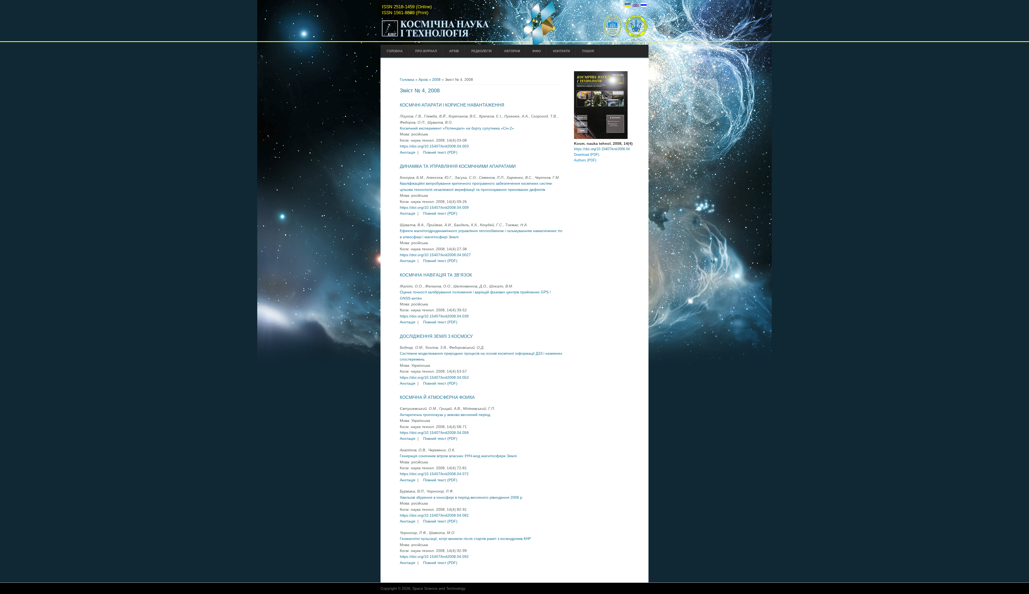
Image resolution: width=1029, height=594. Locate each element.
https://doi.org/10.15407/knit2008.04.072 (434, 474)
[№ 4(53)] (628, 5)
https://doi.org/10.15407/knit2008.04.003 (434, 146)
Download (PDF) (586, 155)
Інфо (536, 51)
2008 (436, 79)
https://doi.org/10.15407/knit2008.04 (602, 149)
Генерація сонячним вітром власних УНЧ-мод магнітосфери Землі (458, 456)
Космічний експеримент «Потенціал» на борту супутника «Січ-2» (457, 128)
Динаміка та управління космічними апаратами (458, 166)
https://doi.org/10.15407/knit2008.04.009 (434, 207)
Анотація (407, 152)
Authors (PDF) (585, 160)
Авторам (512, 51)
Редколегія (481, 51)
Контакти (561, 51)
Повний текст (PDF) (440, 152)
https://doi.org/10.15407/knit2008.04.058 (434, 432)
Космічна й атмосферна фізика (437, 397)
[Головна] (447, 37)
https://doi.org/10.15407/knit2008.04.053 (434, 377)
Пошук (588, 51)
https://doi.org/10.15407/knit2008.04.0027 (435, 255)
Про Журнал (426, 51)
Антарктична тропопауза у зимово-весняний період (445, 415)
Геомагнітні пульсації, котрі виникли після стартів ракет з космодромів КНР (465, 538)
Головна (395, 51)
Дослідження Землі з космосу (436, 336)
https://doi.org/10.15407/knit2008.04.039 (434, 316)
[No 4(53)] (636, 5)
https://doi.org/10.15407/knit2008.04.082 (434, 515)
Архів (454, 51)
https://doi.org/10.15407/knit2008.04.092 (434, 556)
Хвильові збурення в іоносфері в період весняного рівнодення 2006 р (461, 497)
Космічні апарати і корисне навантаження (452, 105)
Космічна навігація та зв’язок (436, 275)
